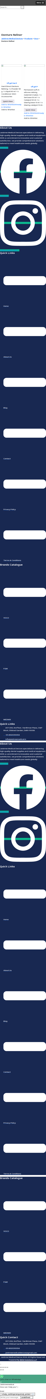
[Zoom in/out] (1, 1367)
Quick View (8, 101)
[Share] (5, 1367)
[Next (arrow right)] (3, 1369)
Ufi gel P (34, 87)
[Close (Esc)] (7, 1367)
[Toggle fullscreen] (3, 1367)
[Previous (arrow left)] (1, 1369)
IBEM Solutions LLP (28, 1360)
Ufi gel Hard (12, 83)
